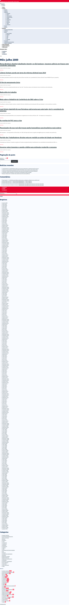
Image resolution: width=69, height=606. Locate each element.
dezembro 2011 (5, 393)
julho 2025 (4, 219)
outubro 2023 (5, 245)
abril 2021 (4, 282)
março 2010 (4, 419)
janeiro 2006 (5, 481)
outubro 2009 (5, 426)
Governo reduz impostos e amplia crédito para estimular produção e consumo (28, 147)
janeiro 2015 (5, 348)
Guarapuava (8, 19)
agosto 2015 (4, 339)
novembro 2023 (5, 243)
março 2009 (4, 434)
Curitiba (7, 18)
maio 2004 (4, 506)
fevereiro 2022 (5, 269)
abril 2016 (4, 329)
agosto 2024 (4, 232)
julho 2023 (4, 248)
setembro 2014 (5, 352)
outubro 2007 (5, 455)
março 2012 (4, 390)
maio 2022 (4, 266)
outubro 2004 (5, 500)
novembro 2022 (5, 258)
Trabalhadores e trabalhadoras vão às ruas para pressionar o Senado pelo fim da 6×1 (20, 168)
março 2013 (4, 375)
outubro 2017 (5, 307)
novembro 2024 (5, 229)
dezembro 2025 (5, 212)
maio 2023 (4, 251)
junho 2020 (4, 294)
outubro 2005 (5, 485)
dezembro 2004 (5, 497)
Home (3, 7)
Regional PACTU (5, 557)
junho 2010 (4, 416)
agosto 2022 (4, 262)
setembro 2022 (5, 261)
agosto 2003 (4, 517)
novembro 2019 (5, 300)
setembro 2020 (5, 290)
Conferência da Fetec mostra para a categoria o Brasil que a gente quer (24, 180)
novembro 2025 (5, 214)
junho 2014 (4, 356)
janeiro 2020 (5, 298)
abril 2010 (4, 418)
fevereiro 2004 (5, 510)
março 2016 (4, 330)
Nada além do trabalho (8, 92)
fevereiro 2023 (5, 255)
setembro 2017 (5, 308)
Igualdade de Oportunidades (9, 42)
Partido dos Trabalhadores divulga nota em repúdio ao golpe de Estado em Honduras (31, 137)
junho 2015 (4, 341)
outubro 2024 (5, 230)
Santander (8, 39)
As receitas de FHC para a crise (11, 120)
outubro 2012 (5, 381)
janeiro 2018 (5, 304)
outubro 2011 (5, 396)
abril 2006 (4, 478)
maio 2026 (4, 206)
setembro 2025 (5, 216)
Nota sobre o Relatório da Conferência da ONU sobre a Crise (21, 99)
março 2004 (4, 509)
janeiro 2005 (5, 496)
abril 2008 (4, 448)
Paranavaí (8, 22)
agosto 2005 (4, 488)
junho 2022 (4, 264)
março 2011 (4, 405)
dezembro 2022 (5, 257)
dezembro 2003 (5, 512)
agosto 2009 (4, 428)
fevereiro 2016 (5, 331)
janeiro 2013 (5, 377)
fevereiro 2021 (5, 284)
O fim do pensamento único (10, 82)
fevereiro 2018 (5, 303)
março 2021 (4, 283)
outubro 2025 (5, 215)
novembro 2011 (5, 395)
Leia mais (2, 79)
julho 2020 (4, 293)
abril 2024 (4, 237)
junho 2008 (4, 445)
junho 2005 (4, 490)
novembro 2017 (5, 305)
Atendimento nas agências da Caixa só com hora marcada (31, 183)
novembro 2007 (5, 454)
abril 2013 (4, 374)
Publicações (4, 47)
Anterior (2, 158)
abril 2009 (4, 433)
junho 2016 (4, 326)
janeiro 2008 (5, 452)
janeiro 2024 (5, 241)
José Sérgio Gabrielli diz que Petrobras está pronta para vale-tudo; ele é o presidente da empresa (32, 110)
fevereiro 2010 (5, 421)
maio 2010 (4, 417)
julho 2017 (4, 310)
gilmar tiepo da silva (6, 181)
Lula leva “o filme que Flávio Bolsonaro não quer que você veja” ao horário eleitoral (19, 171)
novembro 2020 (5, 288)
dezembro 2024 (5, 227)
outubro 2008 (5, 440)
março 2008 (4, 449)
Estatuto (5, 27)
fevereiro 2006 (5, 480)
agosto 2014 (4, 354)
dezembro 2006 (5, 468)
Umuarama (8, 24)
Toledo (7, 23)
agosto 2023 (4, 247)
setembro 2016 (5, 323)
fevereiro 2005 (5, 495)
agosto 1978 (4, 528)
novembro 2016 (5, 320)
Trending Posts (3, 604)
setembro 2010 (5, 412)
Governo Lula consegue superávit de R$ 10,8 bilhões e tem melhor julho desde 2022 (20, 169)
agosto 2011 (4, 398)
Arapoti (7, 14)
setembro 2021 (5, 276)
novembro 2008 (5, 439)
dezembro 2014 (5, 349)
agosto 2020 (4, 292)
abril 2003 (4, 522)
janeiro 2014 (5, 362)
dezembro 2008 (5, 438)
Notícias (4, 28)
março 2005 (4, 494)
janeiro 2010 (5, 422)
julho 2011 (4, 400)
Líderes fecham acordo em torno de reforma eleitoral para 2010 (23, 73)
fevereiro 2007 (5, 465)
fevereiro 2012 (5, 391)
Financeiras (6, 40)
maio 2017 (4, 313)
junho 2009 (4, 431)
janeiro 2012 (5, 392)
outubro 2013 (5, 366)
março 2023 (4, 253)
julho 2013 (4, 370)
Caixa (7, 35)
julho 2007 (4, 459)
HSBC (7, 37)
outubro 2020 (5, 289)
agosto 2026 (4, 203)
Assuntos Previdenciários (8, 29)
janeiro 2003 (5, 526)
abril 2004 (4, 507)
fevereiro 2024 (5, 240)
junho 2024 (4, 235)
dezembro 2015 (5, 334)
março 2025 (4, 224)
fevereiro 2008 (5, 450)
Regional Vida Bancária (7, 559)
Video (3, 566)
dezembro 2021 (5, 272)
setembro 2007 (5, 457)
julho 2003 (4, 519)
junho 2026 (4, 205)
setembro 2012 (5, 382)
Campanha (4, 542)
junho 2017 (4, 312)
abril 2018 (4, 302)
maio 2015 (4, 343)
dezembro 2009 (5, 423)
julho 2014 (4, 355)
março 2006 (4, 479)
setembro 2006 (5, 471)
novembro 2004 (5, 499)
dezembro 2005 (5, 483)
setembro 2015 (5, 338)
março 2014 (4, 360)
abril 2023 (4, 252)
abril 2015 (4, 344)
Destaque (4, 545)
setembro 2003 (5, 516)
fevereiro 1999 (5, 527)
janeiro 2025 (5, 226)
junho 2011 (4, 401)
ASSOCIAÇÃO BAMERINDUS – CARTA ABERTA (22, 181)
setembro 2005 (5, 486)
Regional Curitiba (6, 556)
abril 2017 (4, 314)
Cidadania (6, 30)
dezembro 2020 (5, 287)
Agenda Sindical (5, 45)
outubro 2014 (5, 351)
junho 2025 (4, 220)
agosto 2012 (4, 383)
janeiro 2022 (5, 271)
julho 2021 (4, 278)
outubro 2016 (5, 321)
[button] (0, 0)
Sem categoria (5, 562)
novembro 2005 (5, 484)
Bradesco (8, 34)
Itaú (7, 38)
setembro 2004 (5, 501)
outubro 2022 (5, 260)
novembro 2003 (5, 514)
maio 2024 (4, 236)
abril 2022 (4, 267)
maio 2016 (4, 328)
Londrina (7, 20)
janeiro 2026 (5, 211)
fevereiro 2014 (5, 361)
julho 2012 (4, 385)
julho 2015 (4, 340)
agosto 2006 (4, 473)
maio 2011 (4, 402)
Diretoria (5, 9)
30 (6, 158)
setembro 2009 (5, 427)
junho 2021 (4, 279)
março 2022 (4, 268)
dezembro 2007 (5, 453)
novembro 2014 (5, 350)
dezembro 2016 (5, 319)
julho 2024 (4, 233)
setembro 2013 (5, 367)
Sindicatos (6, 12)
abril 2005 (4, 492)
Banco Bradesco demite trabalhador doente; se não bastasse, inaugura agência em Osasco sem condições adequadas (34, 64)
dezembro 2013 (5, 364)
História (5, 25)
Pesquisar (2, 159)
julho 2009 (4, 429)
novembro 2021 (5, 273)
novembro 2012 (5, 380)
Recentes (4, 555)
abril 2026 (4, 207)
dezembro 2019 (5, 299)
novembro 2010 (5, 409)
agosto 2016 (4, 324)
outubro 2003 (5, 515)
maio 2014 (4, 357)
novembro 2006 (5, 469)
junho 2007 (4, 460)
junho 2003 (4, 520)
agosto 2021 (4, 277)
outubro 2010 (5, 411)
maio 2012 (4, 387)
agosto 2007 (4, 458)
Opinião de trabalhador (7, 554)
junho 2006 (4, 475)
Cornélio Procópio (9, 17)
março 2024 (4, 238)
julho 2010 (4, 414)
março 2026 (4, 209)
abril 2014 (4, 359)
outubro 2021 (5, 274)
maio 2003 (4, 521)
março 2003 (4, 523)
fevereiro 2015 (5, 346)
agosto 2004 (4, 502)
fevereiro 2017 (5, 317)
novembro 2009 (5, 424)
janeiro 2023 (5, 256)
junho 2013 (4, 371)
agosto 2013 (4, 369)
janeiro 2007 (5, 466)
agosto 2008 (4, 443)
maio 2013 (4, 372)
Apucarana (8, 13)
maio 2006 (4, 476)
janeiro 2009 (5, 437)
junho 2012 (4, 386)
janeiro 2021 (5, 286)
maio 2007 (4, 462)
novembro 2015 (5, 335)
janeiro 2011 (5, 407)
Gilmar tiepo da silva (6, 182)
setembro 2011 (5, 397)
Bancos (5, 32)
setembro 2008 (5, 442)
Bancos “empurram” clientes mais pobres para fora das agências (16, 173)
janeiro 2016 (5, 333)
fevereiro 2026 (5, 210)
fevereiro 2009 (5, 435)
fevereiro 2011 (5, 406)
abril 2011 (4, 403)
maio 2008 (4, 447)
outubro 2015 (5, 336)
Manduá (5, 192)
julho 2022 (4, 263)
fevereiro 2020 (5, 297)
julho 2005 (4, 489)
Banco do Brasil (9, 33)
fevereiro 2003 (5, 525)
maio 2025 (4, 221)
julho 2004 (4, 504)
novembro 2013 (5, 365)
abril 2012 (4, 388)
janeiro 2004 (5, 511)
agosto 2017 (4, 309)
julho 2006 (4, 474)
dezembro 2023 (5, 242)
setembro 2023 (5, 246)
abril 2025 (4, 222)
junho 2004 (4, 505)
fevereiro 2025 (5, 225)
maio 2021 (4, 281)
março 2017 (4, 315)
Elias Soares (4, 180)
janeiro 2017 (5, 318)
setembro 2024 (5, 231)
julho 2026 (4, 204)
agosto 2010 (4, 413)
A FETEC (3, 8)
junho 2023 (4, 250)
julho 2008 (4, 444)
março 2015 (4, 345)
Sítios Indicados (5, 44)
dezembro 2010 (5, 408)
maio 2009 (4, 432)
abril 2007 (4, 463)
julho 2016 (4, 325)
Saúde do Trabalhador (8, 43)
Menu (3, 5)
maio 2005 (4, 491)
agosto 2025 (4, 217)
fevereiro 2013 (5, 376)
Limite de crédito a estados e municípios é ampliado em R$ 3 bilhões (16, 172)
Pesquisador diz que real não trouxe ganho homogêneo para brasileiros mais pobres (30, 128)
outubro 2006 (5, 470)
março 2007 (4, 464)
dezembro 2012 (5, 378)
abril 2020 (4, 295)
